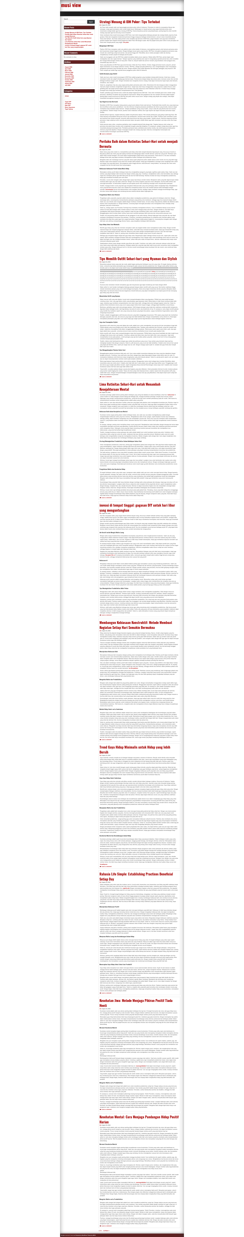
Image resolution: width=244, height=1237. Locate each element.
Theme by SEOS (91, 1235)
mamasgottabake (141, 1066)
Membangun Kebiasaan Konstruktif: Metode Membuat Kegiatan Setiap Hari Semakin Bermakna (136, 625)
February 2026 (69, 72)
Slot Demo (68, 103)
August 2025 (68, 83)
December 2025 (69, 76)
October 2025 (69, 80)
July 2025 (67, 85)
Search (66, 19)
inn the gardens (133, 668)
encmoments (109, 189)
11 (104, 1230)
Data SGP (68, 105)
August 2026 (68, 67)
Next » (107, 1230)
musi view (71, 4)
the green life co (110, 555)
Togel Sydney (69, 109)
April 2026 (68, 69)
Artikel (67, 96)
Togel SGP (68, 101)
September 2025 (69, 81)
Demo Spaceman (70, 107)
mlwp (153, 271)
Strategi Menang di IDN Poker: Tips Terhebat (130, 21)
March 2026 (68, 70)
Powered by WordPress (81, 1235)
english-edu (126, 888)
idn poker (126, 42)
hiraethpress (103, 864)
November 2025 (69, 78)
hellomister (171, 395)
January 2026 (69, 74)
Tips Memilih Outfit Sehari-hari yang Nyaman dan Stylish (138, 258)
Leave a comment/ (106, 134)
